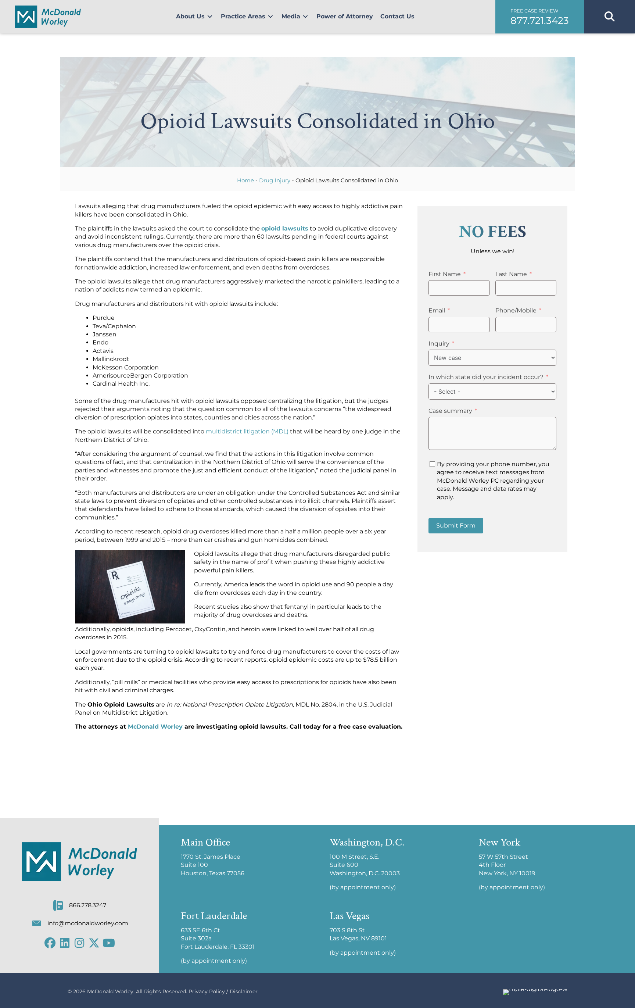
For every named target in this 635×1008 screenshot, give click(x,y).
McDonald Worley (155, 726)
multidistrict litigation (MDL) (247, 431)
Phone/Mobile (516, 310)
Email (436, 310)
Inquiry (438, 343)
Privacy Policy (207, 991)
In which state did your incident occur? (485, 376)
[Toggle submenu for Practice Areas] (270, 16)
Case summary (450, 410)
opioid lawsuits (284, 228)
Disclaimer (244, 991)
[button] (539, 16)
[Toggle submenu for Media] (305, 16)
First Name (444, 274)
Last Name (511, 274)
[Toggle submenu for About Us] (209, 16)
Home (245, 180)
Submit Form (456, 525)
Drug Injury (274, 180)
